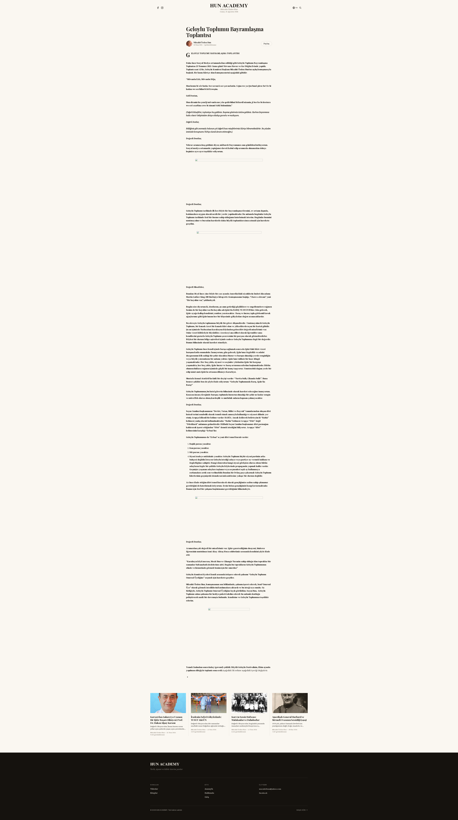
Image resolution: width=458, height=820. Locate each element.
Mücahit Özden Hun (202, 42)
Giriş (207, 797)
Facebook (263, 793)
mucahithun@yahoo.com (270, 789)
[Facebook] (158, 8)
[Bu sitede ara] (300, 8)
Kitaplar (154, 793)
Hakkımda (209, 793)
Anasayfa (209, 789)
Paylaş (266, 43)
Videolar (154, 789)
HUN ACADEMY (229, 5)
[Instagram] (162, 8)
